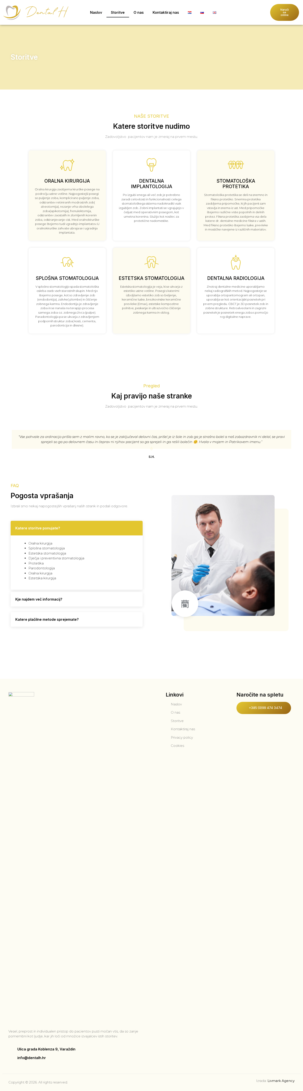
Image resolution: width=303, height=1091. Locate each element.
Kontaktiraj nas (166, 12)
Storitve (118, 12)
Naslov (96, 12)
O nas (139, 12)
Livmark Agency (281, 1081)
